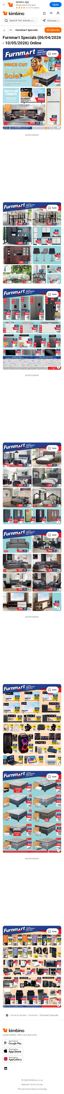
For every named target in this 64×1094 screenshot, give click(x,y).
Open (55, 4)
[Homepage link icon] (7, 1015)
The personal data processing (32, 1089)
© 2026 (32, 1080)
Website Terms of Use (32, 1084)
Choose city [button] (53, 20)
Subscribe (54, 30)
